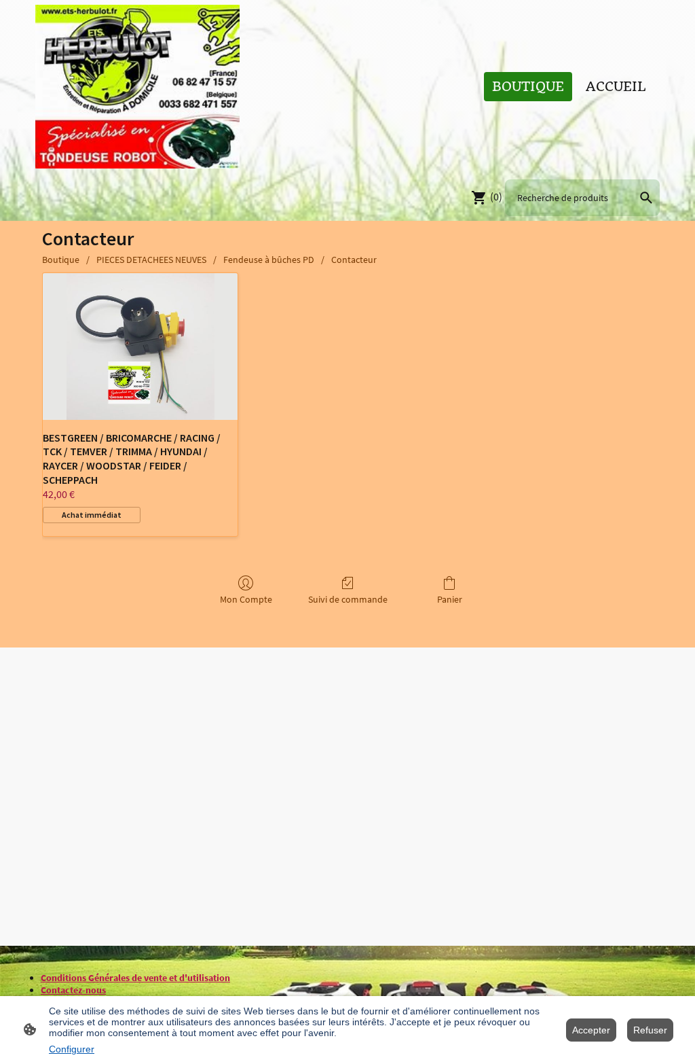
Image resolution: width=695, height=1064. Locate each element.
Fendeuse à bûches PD (268, 259)
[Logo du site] (137, 87)
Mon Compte (246, 599)
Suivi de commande (348, 599)
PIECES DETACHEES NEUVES (151, 259)
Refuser (650, 1030)
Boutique (60, 259)
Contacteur (354, 259)
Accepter (591, 1030)
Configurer (71, 1049)
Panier (449, 599)
